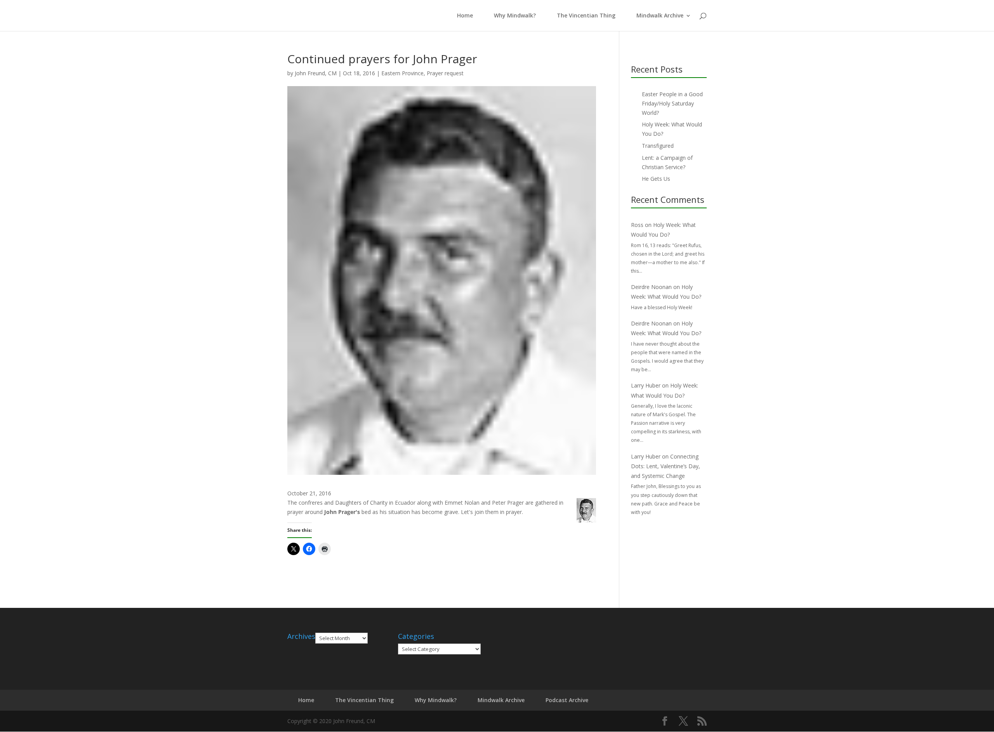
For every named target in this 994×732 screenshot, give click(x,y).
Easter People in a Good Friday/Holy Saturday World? (672, 103)
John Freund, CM (316, 73)
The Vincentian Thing (586, 16)
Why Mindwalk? (515, 16)
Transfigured (658, 145)
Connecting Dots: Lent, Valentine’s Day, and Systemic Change (665, 466)
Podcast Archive (567, 700)
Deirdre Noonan (651, 287)
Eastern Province (402, 73)
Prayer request (445, 73)
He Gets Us (656, 178)
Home (463, 16)
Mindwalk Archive (659, 16)
